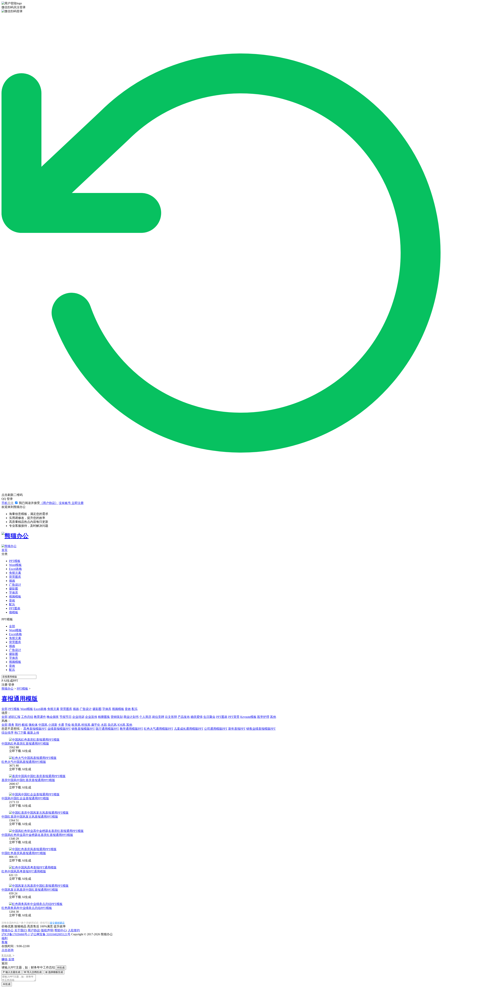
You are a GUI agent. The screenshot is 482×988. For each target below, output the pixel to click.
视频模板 (15, 596)
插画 (12, 580)
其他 (273, 716)
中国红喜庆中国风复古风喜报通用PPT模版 (30, 816)
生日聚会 (209, 716)
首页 (5, 550)
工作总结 (27, 716)
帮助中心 (60, 930)
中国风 (42, 724)
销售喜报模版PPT (83, 728)
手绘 (68, 724)
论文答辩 (171, 716)
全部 (12, 626)
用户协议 (34, 930)
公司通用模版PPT (215, 728)
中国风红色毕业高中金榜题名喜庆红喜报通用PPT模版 (37, 834)
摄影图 (13, 588)
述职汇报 (14, 716)
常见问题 (8, 955)
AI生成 (61, 967)
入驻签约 (74, 930)
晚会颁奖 (53, 716)
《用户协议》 (49, 503)
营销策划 (117, 716)
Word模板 (15, 564)
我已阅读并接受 (38, 503)
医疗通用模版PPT (107, 728)
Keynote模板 (248, 716)
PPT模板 (14, 561)
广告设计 (15, 584)
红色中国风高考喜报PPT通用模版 (24, 871)
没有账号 (71, 503)
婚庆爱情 (197, 716)
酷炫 (25, 724)
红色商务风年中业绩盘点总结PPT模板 (27, 907)
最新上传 (33, 732)
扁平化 (95, 724)
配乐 (12, 604)
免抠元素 (15, 572)
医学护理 (263, 716)
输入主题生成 (11, 972)
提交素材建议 (57, 922)
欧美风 (76, 724)
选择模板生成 (54, 972)
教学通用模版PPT (131, 728)
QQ (7, 498)
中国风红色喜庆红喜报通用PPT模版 (25, 743)
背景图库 (15, 576)
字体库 (13, 592)
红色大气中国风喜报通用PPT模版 (24, 761)
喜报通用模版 (20, 698)
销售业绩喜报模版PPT (261, 728)
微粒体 (33, 724)
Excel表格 (15, 568)
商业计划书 (131, 716)
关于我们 (20, 930)
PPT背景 (233, 716)
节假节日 (65, 716)
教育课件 (40, 716)
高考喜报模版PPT (35, 728)
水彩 (104, 724)
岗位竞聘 (158, 716)
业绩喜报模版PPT (59, 728)
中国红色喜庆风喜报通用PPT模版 (24, 853)
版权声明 (47, 930)
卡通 (61, 724)
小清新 (52, 724)
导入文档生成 (33, 972)
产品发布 (184, 716)
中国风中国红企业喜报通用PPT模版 (25, 798)
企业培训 (78, 716)
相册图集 (104, 716)
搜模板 (13, 612)
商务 (11, 724)
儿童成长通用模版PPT (188, 728)
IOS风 (121, 724)
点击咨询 (8, 950)
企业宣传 (91, 716)
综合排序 (8, 732)
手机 (8, 503)
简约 (18, 724)
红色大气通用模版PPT (158, 728)
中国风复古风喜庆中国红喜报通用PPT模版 (30, 889)
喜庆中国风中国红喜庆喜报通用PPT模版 (28, 780)
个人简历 (145, 716)
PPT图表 (14, 608)
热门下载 (20, 732)
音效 (12, 600)
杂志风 (112, 724)
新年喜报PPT (237, 728)
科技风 (85, 724)
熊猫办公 (8, 688)
